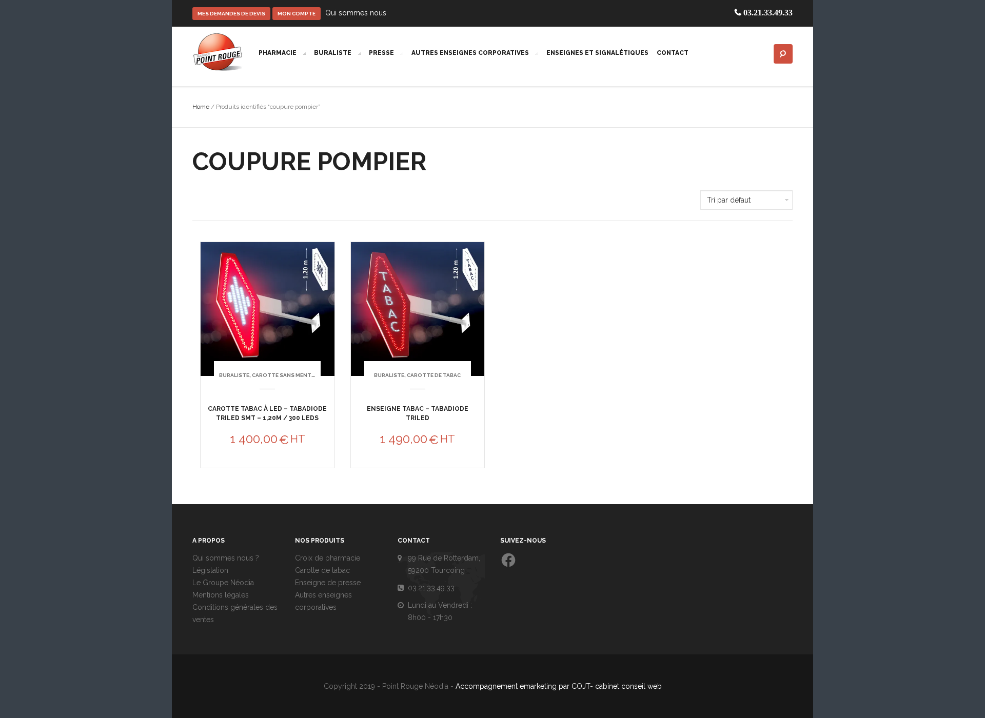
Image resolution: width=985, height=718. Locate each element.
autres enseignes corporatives (470, 52)
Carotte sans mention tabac (296, 375)
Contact (672, 52)
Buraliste (333, 52)
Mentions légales (220, 595)
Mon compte (297, 13)
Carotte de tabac (434, 375)
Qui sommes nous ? (225, 558)
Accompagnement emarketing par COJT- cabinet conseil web (559, 686)
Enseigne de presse (328, 583)
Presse (382, 52)
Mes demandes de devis (231, 13)
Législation (210, 570)
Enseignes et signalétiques (597, 52)
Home (200, 106)
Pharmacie (278, 52)
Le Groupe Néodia (223, 583)
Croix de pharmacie (327, 558)
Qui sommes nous (355, 13)
